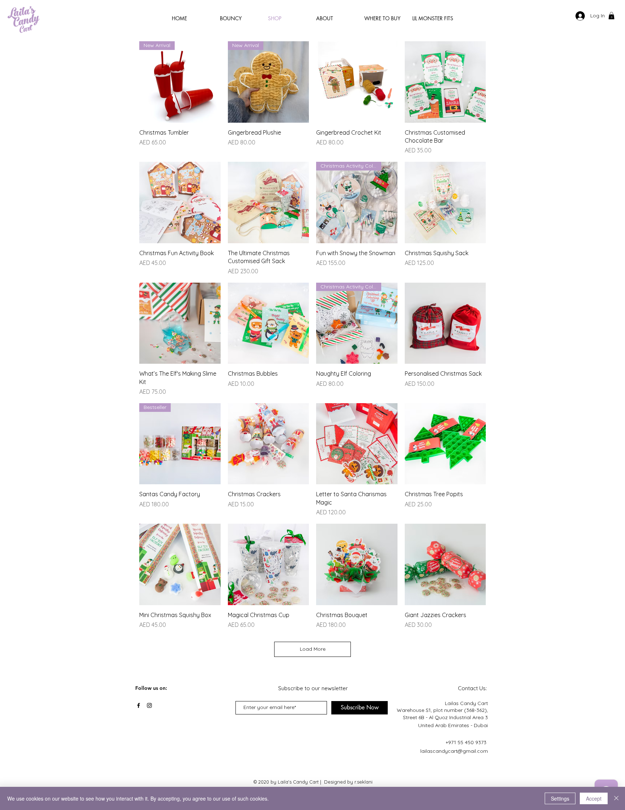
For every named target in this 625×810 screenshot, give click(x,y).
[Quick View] (356, 82)
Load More (313, 649)
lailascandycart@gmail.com (454, 751)
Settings (560, 798)
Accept (593, 798)
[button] (611, 15)
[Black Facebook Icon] (138, 705)
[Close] (616, 798)
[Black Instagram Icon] (149, 705)
